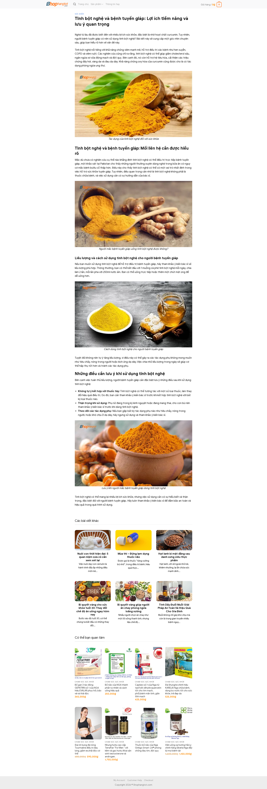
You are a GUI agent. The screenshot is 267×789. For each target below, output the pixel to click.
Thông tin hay (113, 4)
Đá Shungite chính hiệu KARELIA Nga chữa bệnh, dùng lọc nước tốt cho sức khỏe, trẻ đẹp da (178, 689)
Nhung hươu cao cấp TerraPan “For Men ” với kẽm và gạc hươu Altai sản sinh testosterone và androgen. (118, 751)
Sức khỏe (79, 14)
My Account (119, 780)
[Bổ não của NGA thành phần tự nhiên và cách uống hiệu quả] (118, 663)
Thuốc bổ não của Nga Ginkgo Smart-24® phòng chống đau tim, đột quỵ (148, 748)
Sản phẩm (96, 4)
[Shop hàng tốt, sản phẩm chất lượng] (57, 4)
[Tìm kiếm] (74, 4)
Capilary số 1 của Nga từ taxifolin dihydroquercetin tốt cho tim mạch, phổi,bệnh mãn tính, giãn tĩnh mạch (148, 690)
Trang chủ (83, 4)
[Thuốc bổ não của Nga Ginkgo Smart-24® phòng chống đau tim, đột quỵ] (148, 723)
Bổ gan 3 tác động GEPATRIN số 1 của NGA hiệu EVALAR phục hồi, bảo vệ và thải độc (88, 689)
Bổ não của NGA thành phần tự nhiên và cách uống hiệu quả (116, 687)
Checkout (148, 780)
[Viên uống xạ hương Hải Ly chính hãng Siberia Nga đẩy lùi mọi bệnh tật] (178, 723)
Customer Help (134, 780)
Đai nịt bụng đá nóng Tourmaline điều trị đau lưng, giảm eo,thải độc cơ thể (87, 749)
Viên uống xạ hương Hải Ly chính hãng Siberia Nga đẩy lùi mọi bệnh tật (178, 748)
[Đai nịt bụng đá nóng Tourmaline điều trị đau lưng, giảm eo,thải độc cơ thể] (88, 723)
